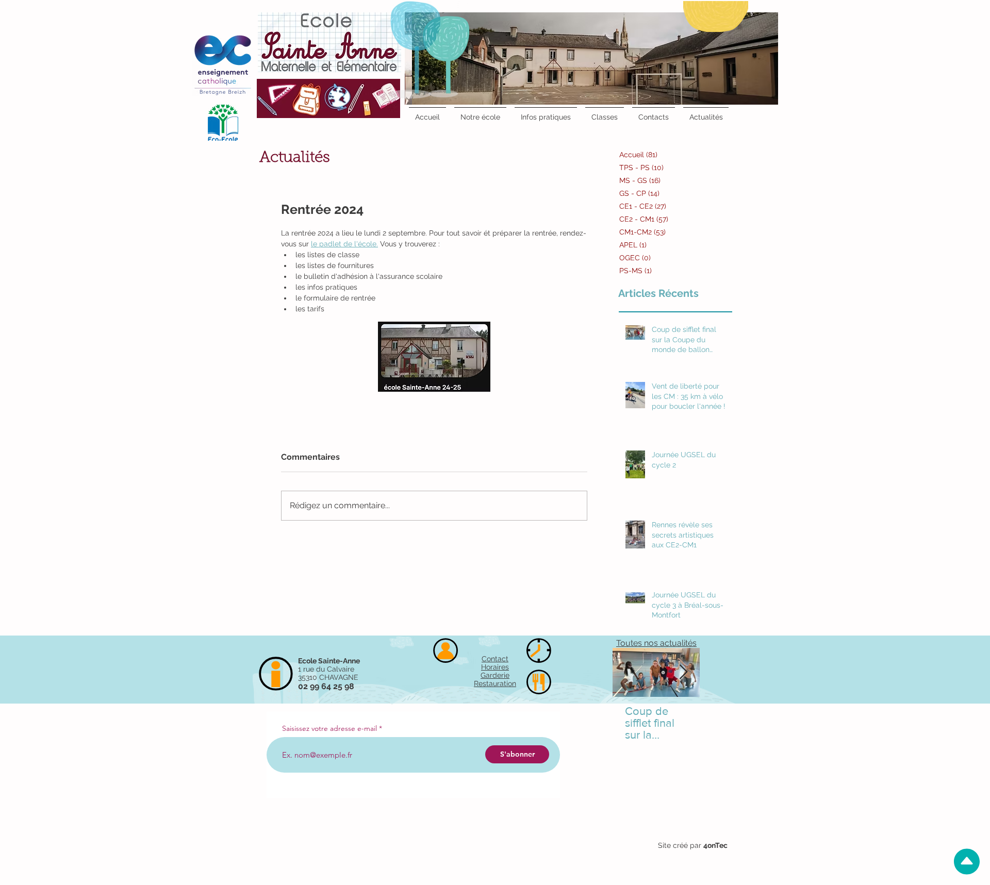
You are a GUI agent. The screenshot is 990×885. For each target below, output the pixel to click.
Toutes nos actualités (656, 643)
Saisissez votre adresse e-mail (329, 728)
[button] (591, 58)
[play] (754, 21)
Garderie (495, 675)
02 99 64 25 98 (326, 686)
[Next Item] (683, 672)
